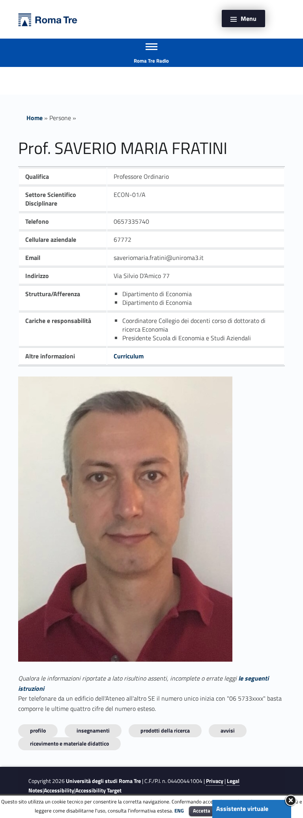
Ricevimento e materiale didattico (69, 743)
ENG (179, 810)
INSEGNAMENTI (93, 730)
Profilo (38, 730)
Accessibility (59, 790)
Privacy (214, 781)
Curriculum (129, 356)
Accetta (201, 810)
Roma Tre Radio (151, 61)
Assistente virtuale (242, 808)
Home (34, 117)
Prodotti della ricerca (165, 730)
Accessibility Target (98, 790)
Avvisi (228, 730)
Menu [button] (248, 18)
